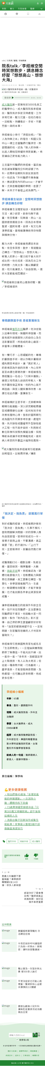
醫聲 (15, 60)
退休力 (17, 1055)
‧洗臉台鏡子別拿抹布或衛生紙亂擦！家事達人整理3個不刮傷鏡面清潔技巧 (22, 824)
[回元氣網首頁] (9, 3)
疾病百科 (9, 1055)
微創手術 (12, 571)
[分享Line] (16, 14)
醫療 (32, 8)
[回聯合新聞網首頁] (3, 3)
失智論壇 (22, 8)
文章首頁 (26, 1055)
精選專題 (33, 1051)
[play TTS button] (13, 97)
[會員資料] (37, 3)
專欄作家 (35, 1055)
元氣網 (9, 60)
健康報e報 (24, 1040)
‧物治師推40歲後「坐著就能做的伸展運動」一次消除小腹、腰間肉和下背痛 (21, 798)
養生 (12, 8)
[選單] (41, 3)
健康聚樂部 (23, 1051)
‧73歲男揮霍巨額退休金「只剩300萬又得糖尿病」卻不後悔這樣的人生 (22, 811)
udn (3, 60)
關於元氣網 (12, 1051)
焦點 (4, 8)
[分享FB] (5, 14)
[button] (41, 8)
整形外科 (17, 329)
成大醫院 (7, 104)
